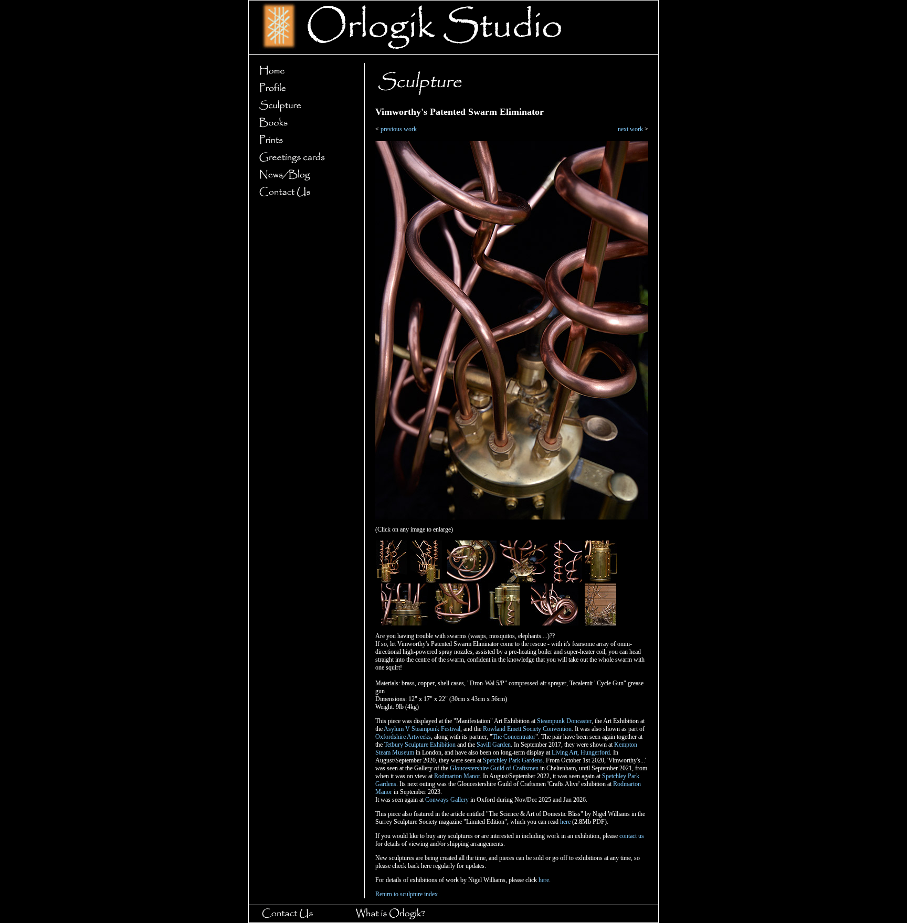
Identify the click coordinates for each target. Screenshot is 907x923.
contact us (631, 836)
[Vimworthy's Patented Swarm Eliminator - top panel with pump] (523, 580)
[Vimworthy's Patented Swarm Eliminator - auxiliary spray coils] (566, 580)
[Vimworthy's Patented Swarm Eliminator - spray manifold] (405, 623)
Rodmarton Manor (457, 776)
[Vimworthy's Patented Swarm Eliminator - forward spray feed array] (458, 623)
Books (304, 123)
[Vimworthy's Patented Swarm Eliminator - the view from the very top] (555, 623)
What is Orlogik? (400, 913)
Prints (304, 140)
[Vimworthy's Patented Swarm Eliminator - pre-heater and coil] (504, 623)
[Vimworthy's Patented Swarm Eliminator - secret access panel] (601, 580)
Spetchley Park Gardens (513, 760)
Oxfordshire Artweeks (403, 736)
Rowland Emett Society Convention (527, 729)
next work (630, 129)
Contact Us (304, 192)
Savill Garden (494, 744)
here (565, 821)
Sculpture (304, 105)
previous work (399, 129)
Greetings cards (304, 157)
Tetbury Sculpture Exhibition (420, 744)
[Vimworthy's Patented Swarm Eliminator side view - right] (391, 580)
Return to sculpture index (406, 894)
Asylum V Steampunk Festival (422, 729)
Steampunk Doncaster (564, 721)
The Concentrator (513, 736)
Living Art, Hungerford (581, 752)
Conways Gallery (447, 799)
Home (304, 71)
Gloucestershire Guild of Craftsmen (494, 768)
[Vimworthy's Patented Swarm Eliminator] (511, 517)
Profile (304, 88)
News (304, 175)
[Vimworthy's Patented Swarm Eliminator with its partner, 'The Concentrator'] (600, 623)
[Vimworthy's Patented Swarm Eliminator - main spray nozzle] (472, 580)
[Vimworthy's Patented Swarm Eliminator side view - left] (426, 580)
